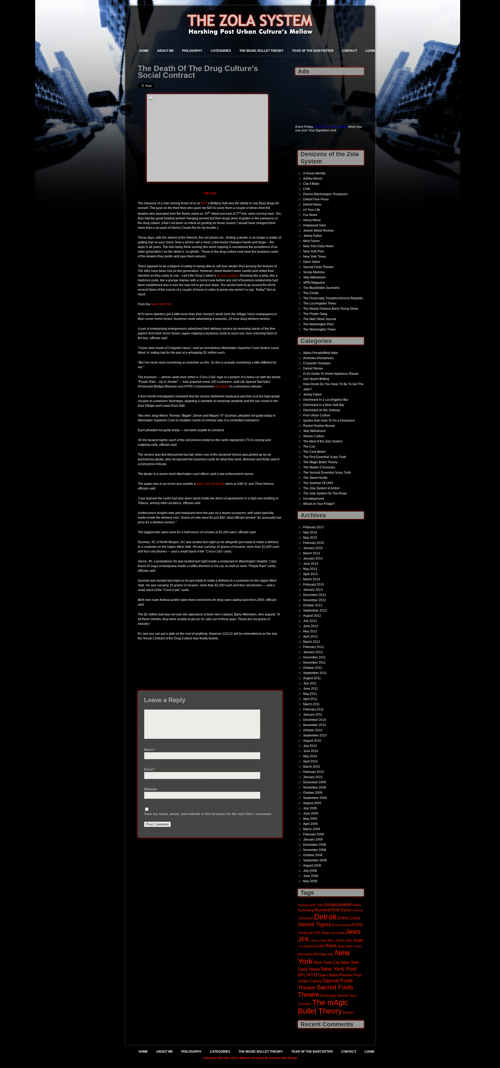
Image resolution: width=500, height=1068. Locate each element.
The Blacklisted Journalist (321, 288)
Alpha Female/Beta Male (320, 353)
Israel (340, 933)
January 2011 (312, 714)
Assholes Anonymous (318, 358)
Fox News (310, 215)
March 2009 (311, 829)
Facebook (305, 933)
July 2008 (310, 871)
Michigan (320, 954)
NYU (204, 203)
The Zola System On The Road (325, 493)
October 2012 (312, 605)
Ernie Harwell (341, 925)
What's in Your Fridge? (319, 504)
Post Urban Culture (316, 415)
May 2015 (310, 537)
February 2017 (313, 527)
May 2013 (310, 569)
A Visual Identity (314, 173)
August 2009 (312, 803)
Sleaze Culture (313, 436)
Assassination (338, 904)
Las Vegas (355, 940)
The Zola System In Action (321, 488)
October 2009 (312, 792)
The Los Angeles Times (319, 303)
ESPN (357, 925)
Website (150, 789)
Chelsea (357, 910)
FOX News (322, 933)
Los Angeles (306, 946)
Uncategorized (313, 498)
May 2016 (310, 532)
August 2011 (312, 678)
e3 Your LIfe (311, 210)
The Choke (311, 293)
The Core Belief (314, 452)
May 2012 (310, 631)
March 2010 (311, 766)
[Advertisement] (311, 97)
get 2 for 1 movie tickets (330, 127)
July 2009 (310, 808)
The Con (309, 446)
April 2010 (310, 761)
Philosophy (192, 51)
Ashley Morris (312, 178)
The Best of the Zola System (322, 441)
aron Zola (316, 905)
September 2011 (315, 673)
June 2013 (310, 563)
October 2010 (312, 730)
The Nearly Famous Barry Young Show (330, 308)
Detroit (325, 916)
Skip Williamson (314, 277)
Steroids (343, 995)
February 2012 (313, 647)
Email (150, 769)
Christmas (305, 918)
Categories (221, 51)
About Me (165, 51)
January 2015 (313, 548)
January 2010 (313, 777)
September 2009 (315, 798)
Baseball (323, 909)
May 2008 (310, 881)
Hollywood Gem (314, 225)
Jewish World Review (318, 230)
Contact (349, 51)
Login (370, 51)
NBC (331, 954)
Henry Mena (312, 220)
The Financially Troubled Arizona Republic (333, 298)
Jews (353, 932)
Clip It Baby (311, 184)
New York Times (314, 256)
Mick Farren (311, 241)
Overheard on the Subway (321, 410)
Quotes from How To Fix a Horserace (329, 420)
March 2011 (311, 704)
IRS (333, 932)
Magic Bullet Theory (349, 946)
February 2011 (313, 709)
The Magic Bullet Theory (261, 51)
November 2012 (314, 600)
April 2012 (310, 636)
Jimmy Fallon (312, 236)
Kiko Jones (336, 940)
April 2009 (310, 824)
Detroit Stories (313, 368)
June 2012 (310, 626)
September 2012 (315, 610)
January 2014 (313, 558)
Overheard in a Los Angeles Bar (325, 400)
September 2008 (315, 860)
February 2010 (313, 772)
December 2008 (314, 845)
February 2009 (313, 834)
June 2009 (310, 813)
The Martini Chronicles (319, 467)
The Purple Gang (315, 314)
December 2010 (314, 720)
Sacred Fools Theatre (318, 267)
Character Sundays (316, 363)
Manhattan (305, 954)
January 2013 (313, 590)
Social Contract (227, 275)
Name (149, 750)
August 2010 (312, 740)
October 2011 (312, 668)
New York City (327, 962)
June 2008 (310, 876)
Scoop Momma (313, 272)
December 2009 (314, 782)
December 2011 (314, 657)
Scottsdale (328, 995)
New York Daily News (318, 246)
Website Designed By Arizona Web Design (268, 1057)
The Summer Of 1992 (318, 483)
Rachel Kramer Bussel (319, 426)
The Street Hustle (315, 478)
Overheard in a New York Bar (323, 405)
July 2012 (310, 621)
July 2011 (310, 683)
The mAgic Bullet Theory (323, 1006)
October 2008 (312, 855)
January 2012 (313, 652)
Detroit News (312, 204)
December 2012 (314, 595)
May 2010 (310, 756)
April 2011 (310, 699)
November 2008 (314, 850)
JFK (304, 939)
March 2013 (311, 579)
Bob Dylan (342, 909)
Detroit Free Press (316, 199)
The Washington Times (319, 329)
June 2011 (310, 688)
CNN (306, 189)
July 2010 (310, 746)
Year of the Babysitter (313, 51)
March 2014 (311, 553)
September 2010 (315, 735)
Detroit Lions (348, 918)
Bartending (306, 910)
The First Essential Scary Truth (324, 457)
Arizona (303, 905)
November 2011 (314, 662)
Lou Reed (326, 945)
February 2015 (313, 543)
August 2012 (312, 616)
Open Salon (311, 262)
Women (348, 1012)
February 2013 (313, 584)
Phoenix (346, 975)
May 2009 (310, 819)
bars (357, 905)
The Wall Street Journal (319, 319)
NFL (302, 974)
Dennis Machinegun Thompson (325, 194)
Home (144, 51)
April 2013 (310, 574)
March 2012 (311, 642)
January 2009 (313, 839)
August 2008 (312, 865)
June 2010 (310, 751)
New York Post (161, 304)
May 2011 (310, 694)
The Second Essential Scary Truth (327, 472)
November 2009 (314, 787)
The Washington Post (318, 324)
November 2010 (314, 725)
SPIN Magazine (314, 282)
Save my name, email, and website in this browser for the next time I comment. (208, 814)
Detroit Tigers (314, 924)
